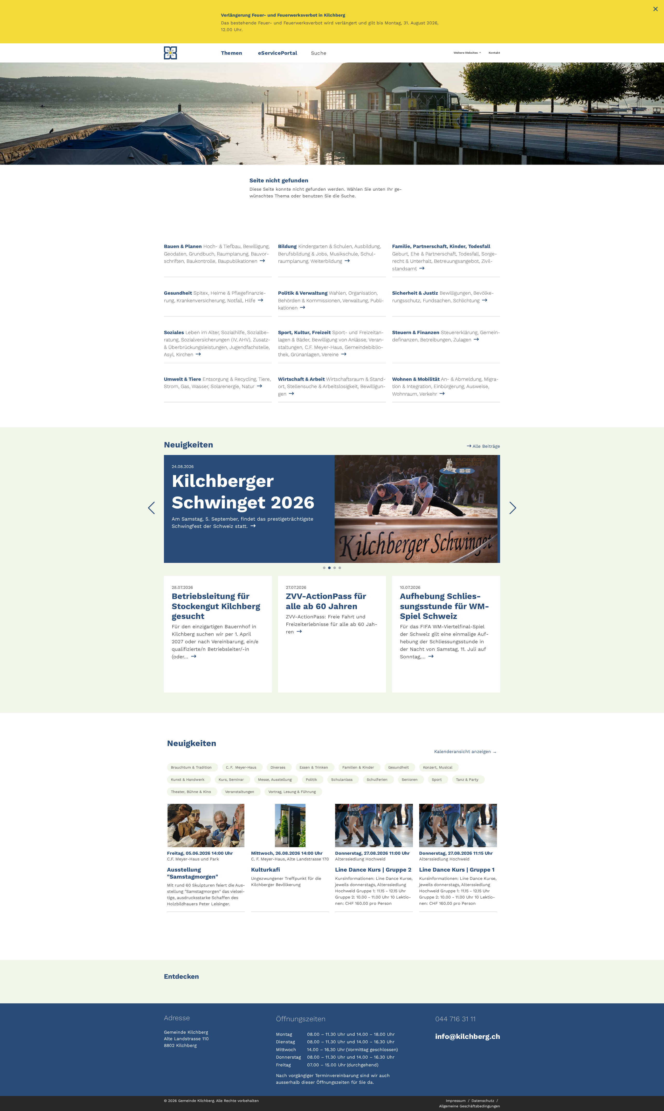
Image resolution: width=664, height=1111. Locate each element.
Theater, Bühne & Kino (191, 792)
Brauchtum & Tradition (191, 767)
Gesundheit (398, 767)
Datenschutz (483, 1101)
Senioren (410, 779)
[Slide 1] (324, 568)
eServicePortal (277, 53)
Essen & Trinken (314, 767)
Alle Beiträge (485, 446)
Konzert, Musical (437, 767)
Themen (231, 53)
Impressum (456, 1101)
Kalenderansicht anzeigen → (465, 751)
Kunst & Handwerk (187, 779)
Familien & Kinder (358, 767)
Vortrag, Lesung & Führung (292, 792)
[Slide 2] (329, 568)
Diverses (278, 767)
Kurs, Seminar (231, 779)
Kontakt (494, 52)
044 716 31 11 (455, 1019)
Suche (318, 53)
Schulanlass (341, 779)
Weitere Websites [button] (466, 52)
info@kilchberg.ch (467, 1036)
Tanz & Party (467, 779)
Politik (311, 779)
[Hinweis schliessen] (655, 9)
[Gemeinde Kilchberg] (189, 52)
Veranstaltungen (239, 792)
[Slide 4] (339, 568)
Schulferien (377, 779)
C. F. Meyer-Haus (241, 767)
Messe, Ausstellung (275, 779)
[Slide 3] (334, 568)
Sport (437, 779)
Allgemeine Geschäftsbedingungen (469, 1106)
